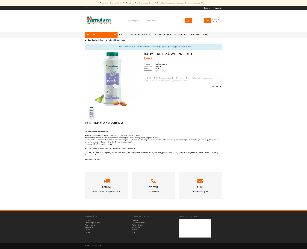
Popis (88, 123)
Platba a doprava (163, 35)
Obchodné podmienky (141, 35)
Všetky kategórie (133, 21)
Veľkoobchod (180, 35)
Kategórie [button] (92, 35)
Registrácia (217, 8)
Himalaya (123, 35)
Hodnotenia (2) (108, 123)
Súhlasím (204, 3)
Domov (206, 35)
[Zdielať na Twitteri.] (220, 86)
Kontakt (195, 35)
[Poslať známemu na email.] (216, 86)
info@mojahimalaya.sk (200, 192)
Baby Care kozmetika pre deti (97, 40)
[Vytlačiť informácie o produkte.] (213, 86)
